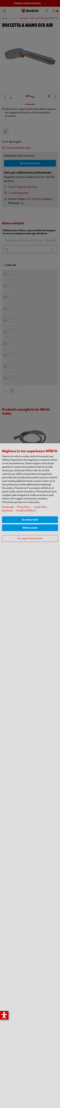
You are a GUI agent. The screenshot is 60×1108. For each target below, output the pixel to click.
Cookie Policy (40, 507)
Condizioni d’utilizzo (26, 510)
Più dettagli (8, 507)
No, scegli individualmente (30, 538)
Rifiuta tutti (30, 528)
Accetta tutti (30, 520)
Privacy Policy (23, 507)
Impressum (7, 510)
